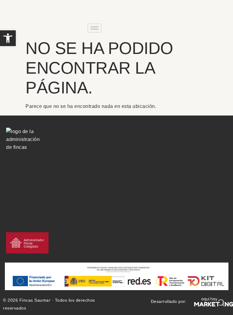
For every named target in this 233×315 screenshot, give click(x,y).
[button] (8, 38)
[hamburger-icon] (94, 28)
